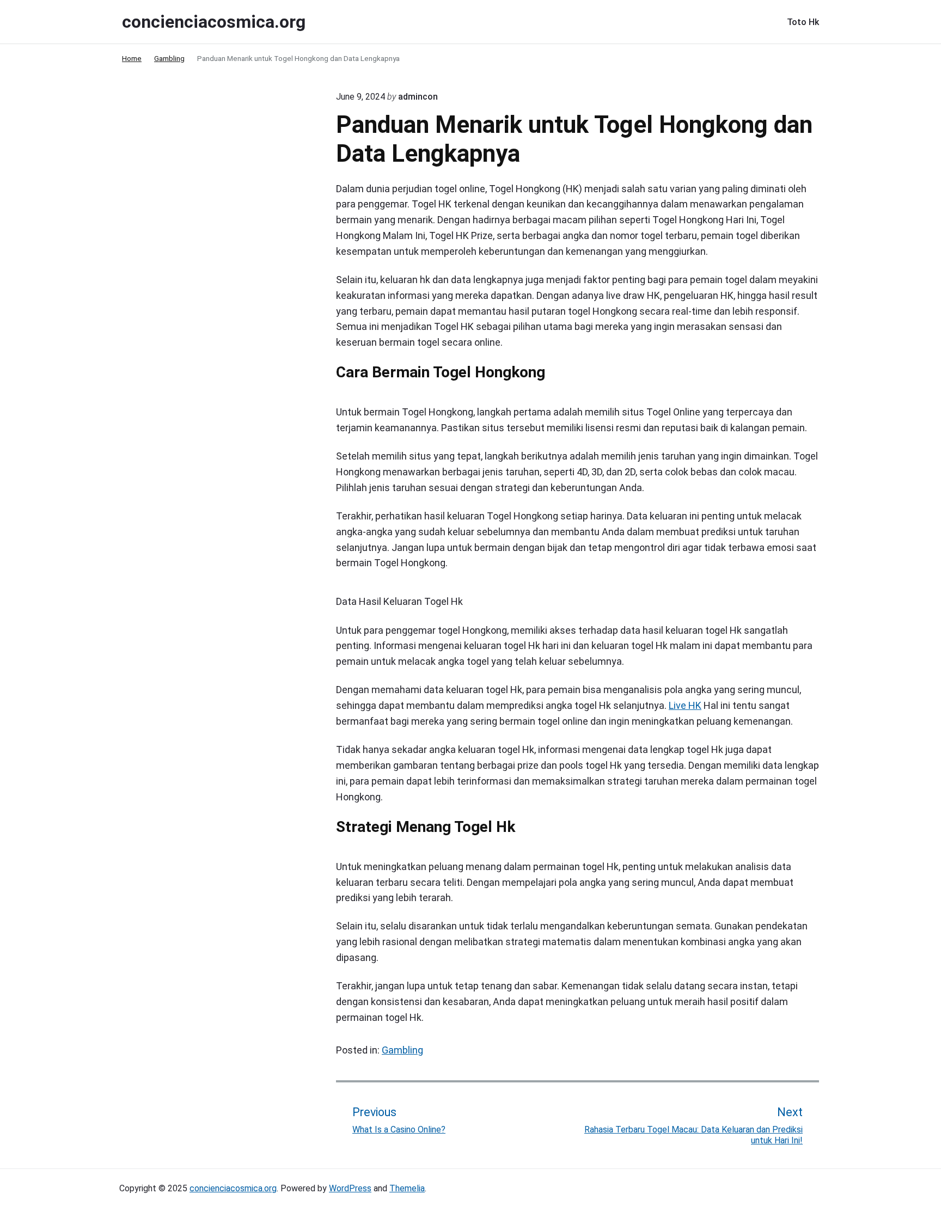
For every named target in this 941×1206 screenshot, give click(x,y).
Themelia (407, 1188)
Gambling (402, 1050)
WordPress (350, 1188)
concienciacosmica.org (233, 1188)
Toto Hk (803, 22)
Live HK (685, 705)
